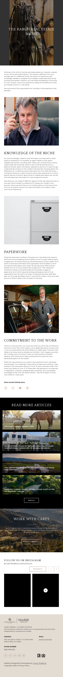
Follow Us (37, 569)
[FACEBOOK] (5, 655)
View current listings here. (14, 382)
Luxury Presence (39, 663)
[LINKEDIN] (14, 655)
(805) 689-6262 (9, 649)
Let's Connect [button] (31, 541)
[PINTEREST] (19, 655)
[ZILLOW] (23, 655)
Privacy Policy (24, 666)
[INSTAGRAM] (10, 655)
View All (31, 500)
